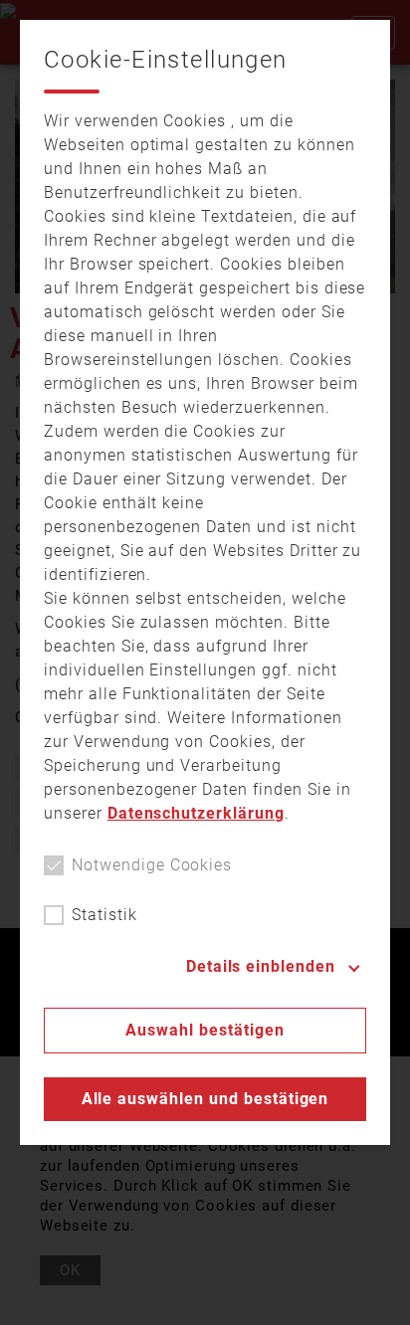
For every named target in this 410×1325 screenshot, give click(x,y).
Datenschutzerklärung (196, 813)
